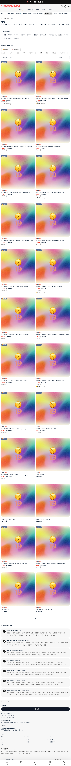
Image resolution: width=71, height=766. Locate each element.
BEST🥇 (3, 13)
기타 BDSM (16, 38)
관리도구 (61, 13)
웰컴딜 (44, 10)
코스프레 (66, 35)
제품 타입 (31, 53)
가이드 (3, 744)
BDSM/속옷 (48, 13)
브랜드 (12, 13)
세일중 (17, 53)
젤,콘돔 (55, 13)
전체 (5, 35)
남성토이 (30, 13)
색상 (47, 53)
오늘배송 (26, 739)
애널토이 (36, 13)
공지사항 (3, 734)
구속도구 (16, 35)
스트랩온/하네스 (7, 38)
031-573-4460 (6, 713)
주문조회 (26, 737)
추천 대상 (39, 53)
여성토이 (25, 13)
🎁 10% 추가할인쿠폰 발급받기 (35, 2)
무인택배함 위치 (51, 742)
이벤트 (50, 10)
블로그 (26, 734)
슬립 (60, 35)
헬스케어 (66, 13)
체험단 (37, 10)
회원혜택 (3, 742)
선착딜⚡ (21, 10)
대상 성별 (54, 53)
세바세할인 (50, 739)
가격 (24, 53)
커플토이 (41, 13)
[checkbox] (5, 49)
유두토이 (29, 35)
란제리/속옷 (43, 35)
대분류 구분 (62, 53)
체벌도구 (23, 35)
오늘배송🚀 (18, 13)
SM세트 (10, 35)
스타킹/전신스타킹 (52, 35)
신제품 (8, 13)
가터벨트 (36, 35)
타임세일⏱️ (30, 10)
